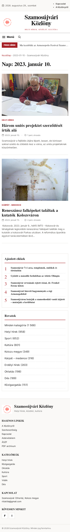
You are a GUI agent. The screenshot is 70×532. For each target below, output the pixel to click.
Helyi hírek (8, 120)
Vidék (4, 480)
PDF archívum (9, 446)
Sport (8, 338)
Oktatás (9, 371)
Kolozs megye (13, 351)
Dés (7, 378)
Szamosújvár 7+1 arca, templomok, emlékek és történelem (34, 269)
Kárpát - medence (11, 205)
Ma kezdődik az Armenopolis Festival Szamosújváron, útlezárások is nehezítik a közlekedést (44, 45)
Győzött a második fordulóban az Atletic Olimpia (35, 275)
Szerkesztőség (9, 430)
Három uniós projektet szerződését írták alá (32, 127)
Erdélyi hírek (12, 364)
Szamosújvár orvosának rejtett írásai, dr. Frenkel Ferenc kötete (35, 284)
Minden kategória (15, 325)
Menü (10, 37)
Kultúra (9, 345)
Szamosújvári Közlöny (41, 19)
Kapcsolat (61, 3)
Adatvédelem (8, 438)
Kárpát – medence (16, 358)
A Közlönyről (62, 7)
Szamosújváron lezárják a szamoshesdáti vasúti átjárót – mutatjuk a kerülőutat (38, 301)
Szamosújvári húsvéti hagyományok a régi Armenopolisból (31, 292)
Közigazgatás (13, 384)
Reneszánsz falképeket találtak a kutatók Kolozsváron (30, 212)
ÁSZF (4, 442)
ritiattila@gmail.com (11, 501)
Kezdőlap (6, 55)
